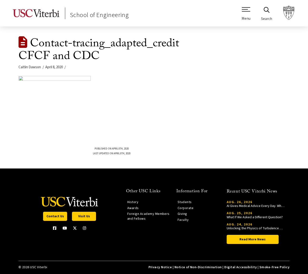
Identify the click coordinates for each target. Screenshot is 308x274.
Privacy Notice (160, 267)
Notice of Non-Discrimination (198, 267)
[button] (246, 15)
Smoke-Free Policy (274, 267)
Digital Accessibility (240, 267)
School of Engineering (99, 15)
